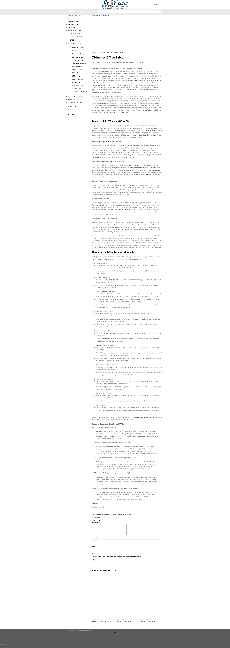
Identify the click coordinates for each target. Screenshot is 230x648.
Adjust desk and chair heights (106, 339)
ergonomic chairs (127, 85)
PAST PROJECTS (73, 114)
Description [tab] (104, 68)
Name (94, 538)
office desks (115, 80)
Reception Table (77, 85)
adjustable (120, 302)
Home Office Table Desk (76, 37)
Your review (96, 522)
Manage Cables (101, 345)
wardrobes (145, 90)
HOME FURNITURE (74, 34)
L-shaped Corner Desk (107, 141)
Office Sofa (76, 76)
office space (144, 265)
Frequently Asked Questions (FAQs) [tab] (121, 68)
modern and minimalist (124, 209)
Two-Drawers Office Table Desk (101, 621)
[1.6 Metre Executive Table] (151, 607)
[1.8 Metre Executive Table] (127, 607)
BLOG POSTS (72, 107)
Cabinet (111, 161)
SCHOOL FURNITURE (75, 96)
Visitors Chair (76, 89)
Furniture (144, 222)
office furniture (105, 257)
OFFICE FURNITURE (74, 43)
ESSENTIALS (72, 27)
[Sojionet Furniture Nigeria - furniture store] (115, 4)
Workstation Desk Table (80, 92)
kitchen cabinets (130, 90)
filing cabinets (151, 271)
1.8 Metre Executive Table (123, 621)
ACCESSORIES (73, 21)
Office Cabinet (77, 70)
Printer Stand (76, 82)
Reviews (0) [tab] (138, 68)
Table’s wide (133, 203)
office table (139, 243)
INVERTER (71, 40)
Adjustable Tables (104, 85)
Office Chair (76, 73)
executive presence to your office (114, 112)
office (148, 174)
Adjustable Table (77, 48)
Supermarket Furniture (75, 102)
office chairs (145, 85)
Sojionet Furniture (116, 227)
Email (94, 546)
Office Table (147, 110)
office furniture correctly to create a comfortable (137, 417)
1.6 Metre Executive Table (147, 621)
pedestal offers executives (125, 187)
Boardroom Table (78, 54)
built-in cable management (145, 358)
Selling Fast (72, 99)
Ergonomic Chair (78, 60)
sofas (94, 92)
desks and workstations (110, 280)
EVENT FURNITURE (74, 30)
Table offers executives (150, 135)
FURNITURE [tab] (95, 68)
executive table (150, 130)
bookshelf (101, 103)
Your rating (96, 517)
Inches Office (148, 126)
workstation (112, 285)
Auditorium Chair (73, 24)
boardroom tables (137, 80)
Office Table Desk (78, 79)
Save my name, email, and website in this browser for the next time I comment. (116, 556)
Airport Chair (76, 51)
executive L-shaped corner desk (130, 146)
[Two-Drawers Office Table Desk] (103, 607)
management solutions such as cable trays (117, 353)
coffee (97, 108)
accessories (113, 152)
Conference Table (78, 57)
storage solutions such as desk (111, 387)
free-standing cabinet (130, 165)
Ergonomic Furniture (108, 292)
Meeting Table (77, 66)
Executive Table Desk (79, 63)
